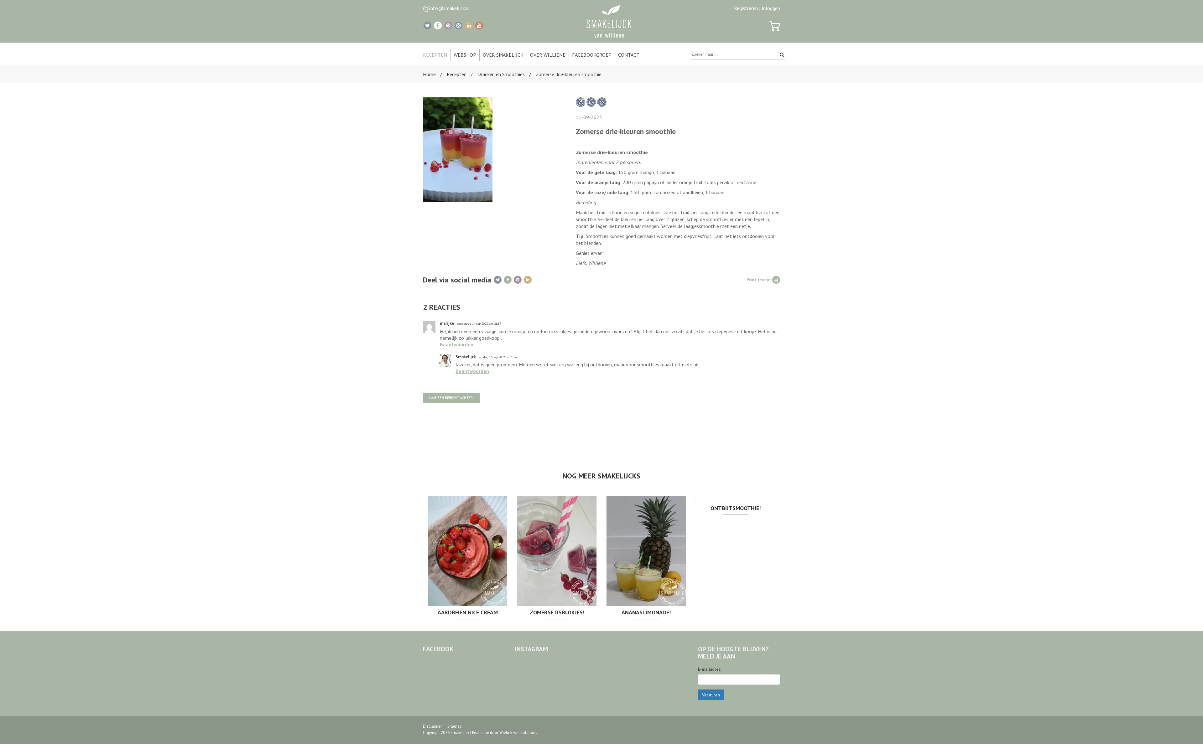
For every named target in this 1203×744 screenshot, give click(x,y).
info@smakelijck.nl (450, 8)
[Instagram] (458, 25)
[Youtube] (479, 25)
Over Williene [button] (547, 55)
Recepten (456, 74)
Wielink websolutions (518, 732)
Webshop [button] (465, 55)
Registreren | (747, 8)
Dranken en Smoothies (501, 74)
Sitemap (454, 726)
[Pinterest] (448, 25)
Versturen (711, 695)
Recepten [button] (435, 55)
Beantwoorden (456, 344)
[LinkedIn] (469, 25)
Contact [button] (628, 55)
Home (429, 74)
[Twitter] (427, 25)
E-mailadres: (709, 669)
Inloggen (771, 8)
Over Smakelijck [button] (503, 55)
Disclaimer (432, 726)
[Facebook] (438, 25)
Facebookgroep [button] (592, 55)
